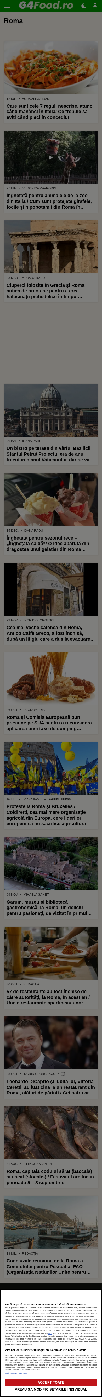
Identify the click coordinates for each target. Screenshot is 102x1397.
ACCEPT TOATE (51, 1382)
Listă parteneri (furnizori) (16, 1373)
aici (50, 1333)
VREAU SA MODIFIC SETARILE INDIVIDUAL (51, 1389)
